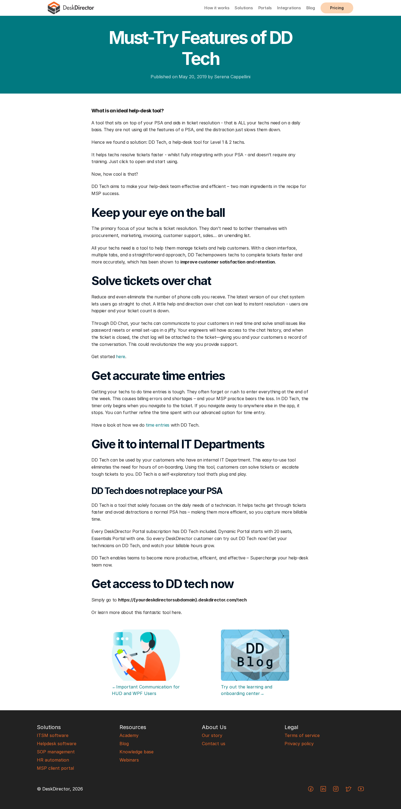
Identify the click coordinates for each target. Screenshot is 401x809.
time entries (157, 425)
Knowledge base (136, 751)
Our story (212, 735)
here (120, 356)
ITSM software (52, 735)
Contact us (213, 743)
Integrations (289, 7)
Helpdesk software (56, 743)
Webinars (129, 760)
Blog (310, 7)
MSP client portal (55, 768)
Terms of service (302, 735)
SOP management (56, 751)
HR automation (53, 760)
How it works (216, 7)
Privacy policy (299, 743)
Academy (129, 735)
